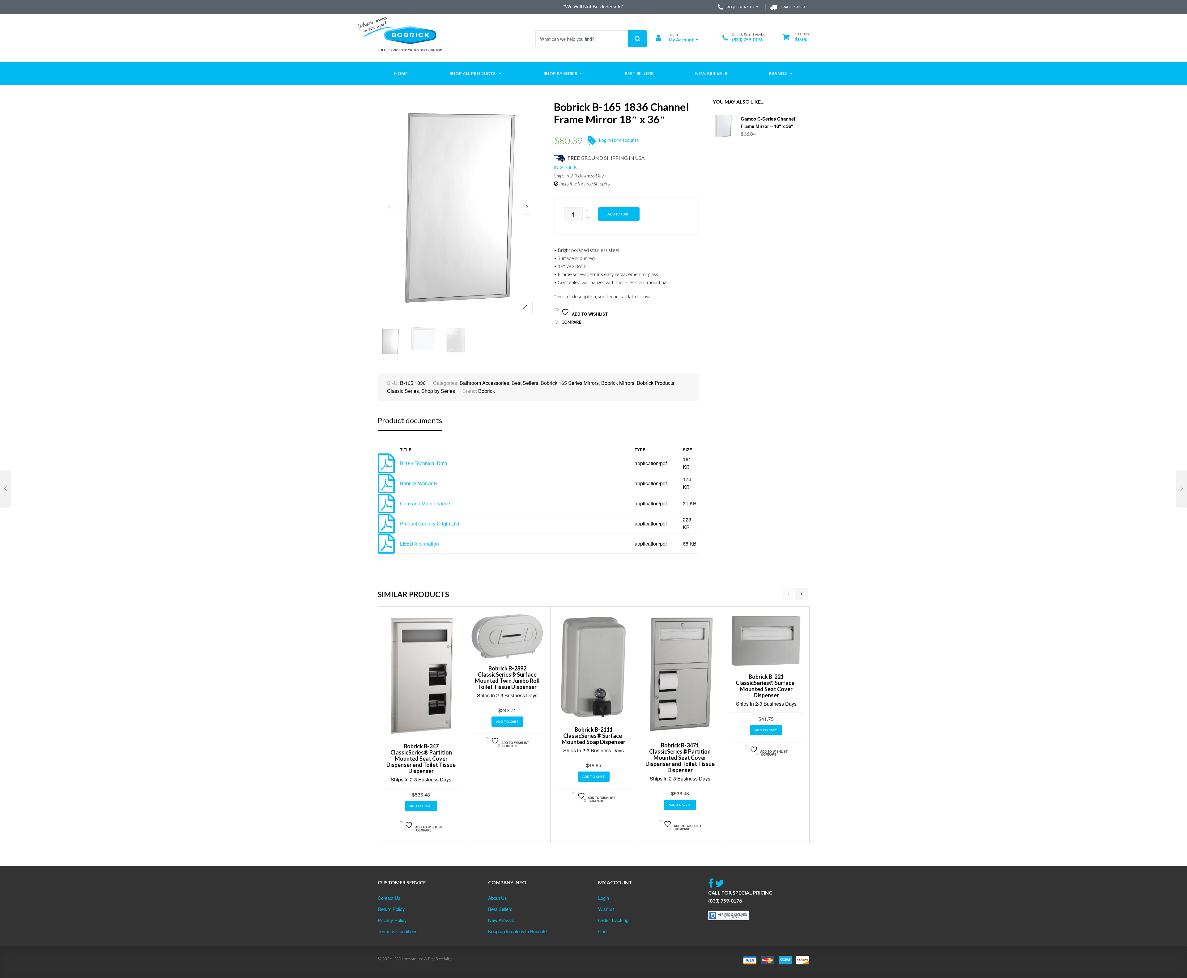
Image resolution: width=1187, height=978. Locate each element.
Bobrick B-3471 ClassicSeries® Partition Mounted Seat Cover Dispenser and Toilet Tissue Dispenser (680, 757)
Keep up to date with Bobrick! (517, 931)
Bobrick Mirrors (617, 382)
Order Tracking (613, 920)
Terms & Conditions (398, 931)
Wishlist (606, 909)
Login (603, 898)
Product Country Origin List (429, 523)
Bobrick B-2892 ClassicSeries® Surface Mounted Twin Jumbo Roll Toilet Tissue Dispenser (507, 677)
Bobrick (486, 390)
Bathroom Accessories (484, 382)
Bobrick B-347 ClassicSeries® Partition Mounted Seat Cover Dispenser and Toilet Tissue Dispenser (421, 758)
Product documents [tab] (410, 420)
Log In (673, 34)
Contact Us (389, 898)
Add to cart (618, 214)
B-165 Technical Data (423, 463)
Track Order (792, 6)
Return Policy (391, 909)
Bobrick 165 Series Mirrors (570, 382)
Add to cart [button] (421, 806)
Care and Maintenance (425, 503)
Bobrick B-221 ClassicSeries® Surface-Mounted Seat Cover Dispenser (766, 686)
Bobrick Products (655, 382)
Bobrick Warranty (418, 483)
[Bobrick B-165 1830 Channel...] (5, 489)
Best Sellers (525, 382)
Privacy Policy (392, 920)
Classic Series (403, 390)
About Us (497, 898)
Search (637, 38)
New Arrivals (501, 920)
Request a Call (740, 6)
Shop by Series (438, 390)
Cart (602, 931)
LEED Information (419, 543)
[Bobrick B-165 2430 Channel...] (1181, 489)
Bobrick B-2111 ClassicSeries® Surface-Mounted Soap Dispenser (593, 735)
